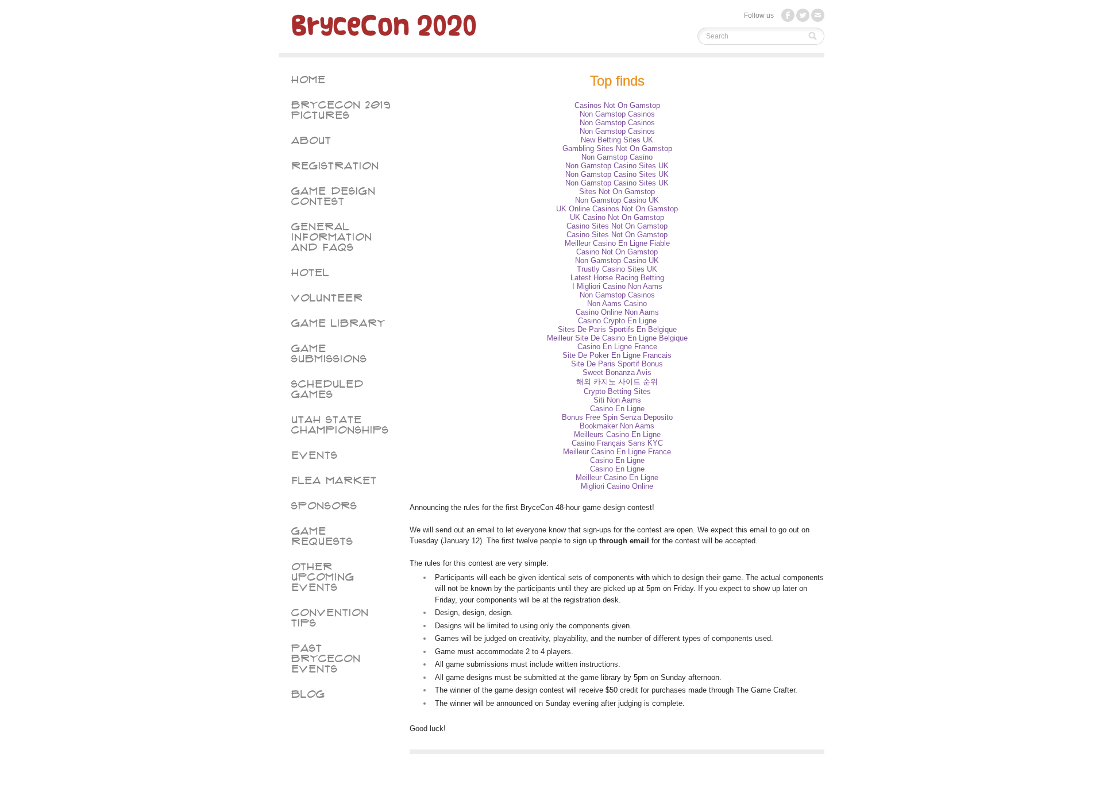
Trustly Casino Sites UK (617, 269)
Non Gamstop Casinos (617, 114)
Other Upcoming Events (322, 577)
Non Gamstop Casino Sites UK (617, 165)
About (311, 140)
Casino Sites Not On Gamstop (617, 226)
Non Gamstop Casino (617, 157)
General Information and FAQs (331, 237)
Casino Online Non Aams (617, 312)
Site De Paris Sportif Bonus (617, 364)
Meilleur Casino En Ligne (617, 477)
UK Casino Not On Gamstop (617, 217)
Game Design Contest (333, 196)
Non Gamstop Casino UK (617, 200)
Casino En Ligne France (617, 346)
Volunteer (327, 298)
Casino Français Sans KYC (617, 443)
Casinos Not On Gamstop (617, 105)
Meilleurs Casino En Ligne (617, 434)
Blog (308, 694)
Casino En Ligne (617, 408)
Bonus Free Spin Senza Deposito (617, 417)
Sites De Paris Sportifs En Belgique (617, 329)
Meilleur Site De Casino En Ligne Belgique (617, 338)
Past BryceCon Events (326, 659)
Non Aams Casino (617, 303)
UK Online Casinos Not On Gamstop (617, 208)
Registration (335, 166)
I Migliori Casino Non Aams (617, 286)
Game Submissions (329, 354)
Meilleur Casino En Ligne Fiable (617, 243)
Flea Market (334, 480)
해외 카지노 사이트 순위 (617, 381)
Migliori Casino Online (617, 486)
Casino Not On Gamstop (617, 252)
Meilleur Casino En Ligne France (617, 451)
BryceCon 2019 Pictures (341, 110)
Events (314, 455)
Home (308, 80)
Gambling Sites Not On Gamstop (617, 148)
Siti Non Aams (617, 400)
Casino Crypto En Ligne (617, 320)
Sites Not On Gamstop (617, 191)
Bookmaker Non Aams (617, 426)
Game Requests (322, 536)
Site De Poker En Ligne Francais (617, 355)
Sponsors (324, 506)
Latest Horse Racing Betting (617, 277)
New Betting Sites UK (617, 140)
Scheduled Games (327, 389)
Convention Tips (330, 618)
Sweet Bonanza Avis (617, 372)
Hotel (310, 273)
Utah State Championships (340, 425)
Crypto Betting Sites (617, 391)
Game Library (338, 323)
